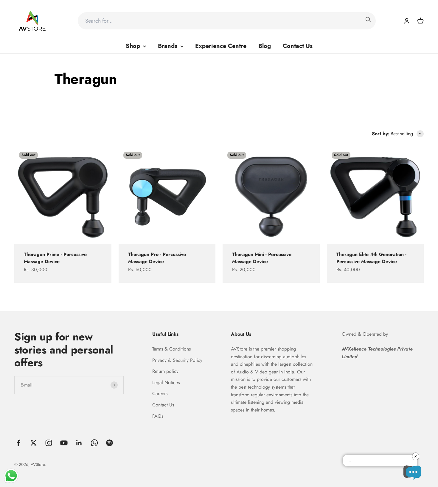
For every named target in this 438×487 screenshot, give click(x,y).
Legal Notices (166, 382)
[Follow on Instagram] (49, 443)
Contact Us (298, 46)
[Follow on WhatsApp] (94, 443)
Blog (264, 46)
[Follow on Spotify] (109, 443)
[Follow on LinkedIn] (79, 443)
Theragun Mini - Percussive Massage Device (261, 258)
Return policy (165, 371)
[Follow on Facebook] (18, 443)
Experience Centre (220, 46)
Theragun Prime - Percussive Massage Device (55, 258)
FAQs (157, 416)
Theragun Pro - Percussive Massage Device (157, 258)
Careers (159, 393)
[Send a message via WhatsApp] (11, 476)
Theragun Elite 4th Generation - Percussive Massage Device (371, 258)
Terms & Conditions (171, 348)
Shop (133, 46)
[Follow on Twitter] (33, 443)
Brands (167, 46)
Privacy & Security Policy (177, 360)
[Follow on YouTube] (64, 443)
